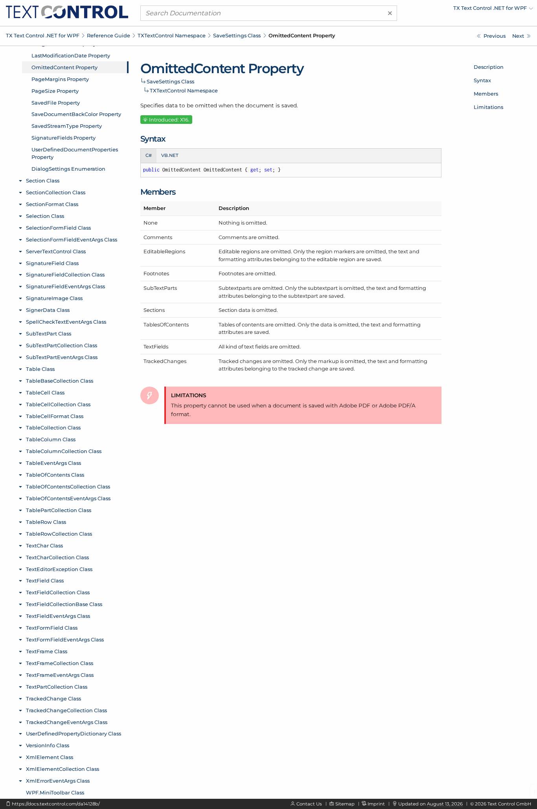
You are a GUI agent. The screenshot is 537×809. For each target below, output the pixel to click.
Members (486, 93)
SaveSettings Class (237, 35)
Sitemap (345, 804)
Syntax (482, 80)
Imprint (376, 804)
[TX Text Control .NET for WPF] (67, 11)
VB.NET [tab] (169, 155)
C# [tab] (148, 155)
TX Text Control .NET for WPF (42, 35)
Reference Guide (108, 35)
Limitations (488, 107)
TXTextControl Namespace (172, 35)
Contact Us (309, 804)
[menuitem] (464, 10)
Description (489, 67)
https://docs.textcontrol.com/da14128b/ (56, 804)
